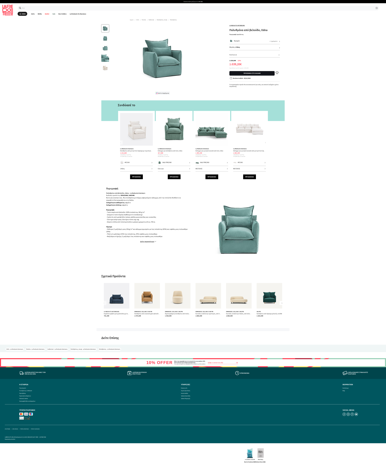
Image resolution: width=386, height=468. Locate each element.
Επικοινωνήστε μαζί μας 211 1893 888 (193, 1)
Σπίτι (33, 14)
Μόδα (40, 14)
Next (265, 143)
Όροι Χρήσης (22, 393)
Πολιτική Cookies (23, 398)
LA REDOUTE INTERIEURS (111, 311)
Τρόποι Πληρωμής (185, 398)
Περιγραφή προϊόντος (236, 34)
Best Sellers (63, 14)
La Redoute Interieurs (237, 25)
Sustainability (184, 393)
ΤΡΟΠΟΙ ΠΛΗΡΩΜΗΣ (35, 429)
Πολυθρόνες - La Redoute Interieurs (109, 349)
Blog (344, 390)
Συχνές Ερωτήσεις (185, 390)
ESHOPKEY (13, 439)
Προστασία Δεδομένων (25, 396)
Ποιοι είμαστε (22, 388)
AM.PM (259, 311)
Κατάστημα (346, 388)
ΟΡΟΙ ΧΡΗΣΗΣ (15, 429)
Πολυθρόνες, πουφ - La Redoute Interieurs (83, 349)
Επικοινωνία (184, 388)
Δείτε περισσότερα (147, 241)
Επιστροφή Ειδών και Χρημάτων (27, 401)
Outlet (47, 14)
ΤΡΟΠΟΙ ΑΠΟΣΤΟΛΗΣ (24, 429)
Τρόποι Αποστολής (185, 396)
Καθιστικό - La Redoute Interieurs (58, 349)
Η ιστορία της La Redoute (25, 390)
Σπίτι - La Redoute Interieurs (14, 349)
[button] (20, 8)
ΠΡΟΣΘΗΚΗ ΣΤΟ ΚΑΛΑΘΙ (252, 73)
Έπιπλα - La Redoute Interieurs (35, 349)
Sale (53, 14)
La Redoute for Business (78, 14)
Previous (122, 144)
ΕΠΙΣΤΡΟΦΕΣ (7, 429)
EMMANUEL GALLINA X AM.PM (143, 311)
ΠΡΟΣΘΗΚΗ (136, 177)
